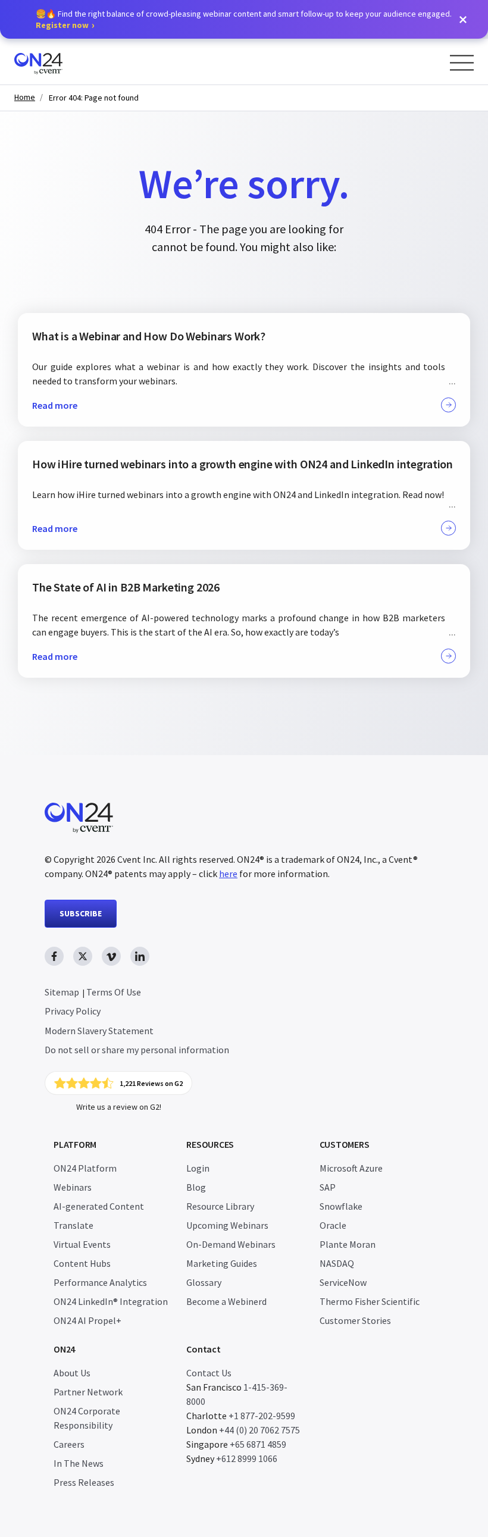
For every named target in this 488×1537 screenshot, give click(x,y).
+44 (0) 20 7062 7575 (259, 1430)
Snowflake (341, 1206)
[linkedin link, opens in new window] (139, 956)
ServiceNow (343, 1282)
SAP (328, 1187)
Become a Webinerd (226, 1301)
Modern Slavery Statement (99, 1031)
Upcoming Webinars (227, 1225)
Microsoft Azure (351, 1168)
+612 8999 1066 (246, 1458)
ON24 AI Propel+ (87, 1320)
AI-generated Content (99, 1206)
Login (197, 1168)
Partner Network (88, 1392)
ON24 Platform (85, 1168)
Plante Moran (348, 1244)
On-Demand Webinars (231, 1244)
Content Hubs (82, 1263)
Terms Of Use (113, 992)
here (228, 873)
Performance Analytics (100, 1282)
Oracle (333, 1225)
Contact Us (209, 1373)
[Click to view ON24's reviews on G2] (118, 1083)
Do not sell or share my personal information (137, 1050)
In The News (79, 1463)
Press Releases (84, 1482)
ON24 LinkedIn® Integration (111, 1301)
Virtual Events (82, 1244)
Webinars (73, 1187)
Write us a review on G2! (118, 1106)
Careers (69, 1444)
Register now (62, 25)
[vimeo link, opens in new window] (111, 956)
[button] (463, 19)
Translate (73, 1225)
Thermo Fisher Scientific (370, 1301)
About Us (72, 1373)
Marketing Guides (221, 1263)
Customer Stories (355, 1320)
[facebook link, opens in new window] (54, 956)
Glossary (203, 1282)
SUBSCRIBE (81, 913)
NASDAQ (337, 1263)
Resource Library (220, 1206)
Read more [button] (54, 405)
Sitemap (62, 992)
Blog (196, 1187)
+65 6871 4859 (258, 1444)
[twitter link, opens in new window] (82, 956)
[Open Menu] (462, 63)
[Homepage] (61, 61)
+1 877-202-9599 (262, 1416)
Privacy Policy (73, 1011)
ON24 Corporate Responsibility (87, 1418)
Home (24, 97)
